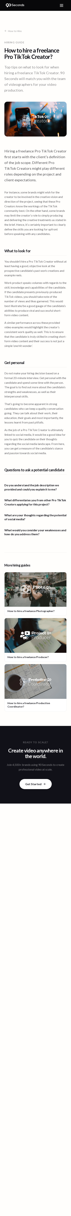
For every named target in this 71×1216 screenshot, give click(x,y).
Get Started (33, 784)
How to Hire (15, 31)
